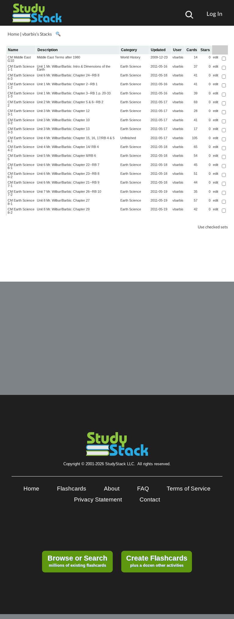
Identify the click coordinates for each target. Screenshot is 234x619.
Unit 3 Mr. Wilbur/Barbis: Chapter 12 (63, 111)
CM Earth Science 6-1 (21, 166)
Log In (214, 13)
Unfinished (128, 138)
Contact (150, 499)
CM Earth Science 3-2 (21, 121)
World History (130, 57)
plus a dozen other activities (156, 561)
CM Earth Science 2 (21, 103)
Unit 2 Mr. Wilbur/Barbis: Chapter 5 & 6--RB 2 (70, 102)
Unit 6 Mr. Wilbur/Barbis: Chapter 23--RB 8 (68, 173)
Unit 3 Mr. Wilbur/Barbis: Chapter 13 (63, 129)
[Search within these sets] (58, 34)
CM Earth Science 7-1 (21, 184)
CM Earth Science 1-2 (21, 85)
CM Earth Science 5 (21, 157)
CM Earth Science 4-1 (21, 139)
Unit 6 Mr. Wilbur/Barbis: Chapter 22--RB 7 (68, 165)
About (111, 488)
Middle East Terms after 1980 (58, 57)
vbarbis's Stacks (37, 34)
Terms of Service (189, 488)
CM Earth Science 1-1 (21, 68)
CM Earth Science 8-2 (21, 210)
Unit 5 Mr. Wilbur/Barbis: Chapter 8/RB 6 (66, 155)
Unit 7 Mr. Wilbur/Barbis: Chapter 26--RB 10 (69, 191)
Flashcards (71, 488)
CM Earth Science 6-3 (21, 76)
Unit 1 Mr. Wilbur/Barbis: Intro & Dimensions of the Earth (73, 68)
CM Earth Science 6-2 (21, 175)
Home (13, 34)
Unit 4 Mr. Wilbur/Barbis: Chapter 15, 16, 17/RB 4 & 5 (76, 138)
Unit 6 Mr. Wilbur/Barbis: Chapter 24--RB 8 (68, 75)
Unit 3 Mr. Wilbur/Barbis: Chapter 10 (63, 120)
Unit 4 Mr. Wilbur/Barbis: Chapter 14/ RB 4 (68, 147)
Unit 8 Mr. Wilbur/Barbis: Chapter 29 (63, 209)
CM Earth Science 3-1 (21, 112)
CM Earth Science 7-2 (21, 193)
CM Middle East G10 (19, 58)
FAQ (143, 488)
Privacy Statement (98, 499)
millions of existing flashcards (77, 561)
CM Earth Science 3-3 (21, 130)
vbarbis (177, 57)
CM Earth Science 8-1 (21, 202)
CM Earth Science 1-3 (21, 94)
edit (215, 57)
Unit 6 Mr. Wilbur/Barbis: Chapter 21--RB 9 (68, 182)
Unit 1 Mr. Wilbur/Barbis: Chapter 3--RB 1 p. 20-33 (74, 93)
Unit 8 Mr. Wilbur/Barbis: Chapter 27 (63, 200)
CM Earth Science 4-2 (21, 148)
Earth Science (130, 66)
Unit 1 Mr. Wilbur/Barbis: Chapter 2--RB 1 (67, 84)
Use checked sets (213, 227)
